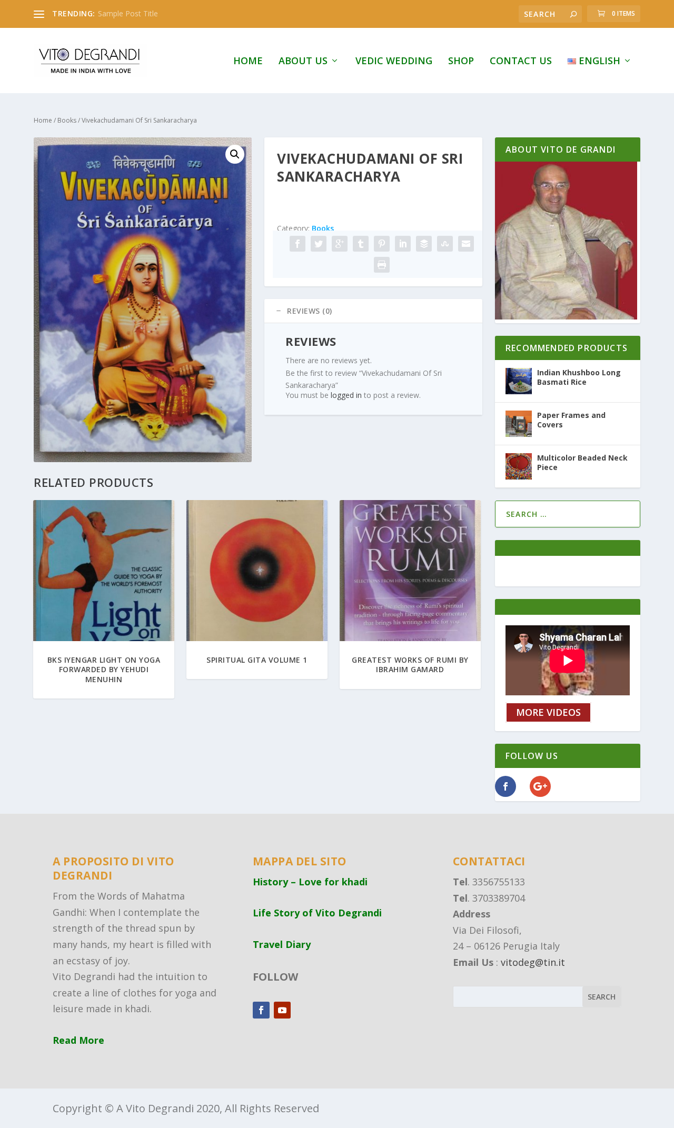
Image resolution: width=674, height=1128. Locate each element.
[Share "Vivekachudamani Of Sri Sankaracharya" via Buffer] (424, 244)
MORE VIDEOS (548, 712)
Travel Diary (282, 944)
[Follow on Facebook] (261, 1010)
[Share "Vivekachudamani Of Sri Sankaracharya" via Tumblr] (361, 244)
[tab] (373, 311)
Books (66, 120)
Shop (461, 61)
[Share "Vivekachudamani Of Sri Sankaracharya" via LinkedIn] (403, 244)
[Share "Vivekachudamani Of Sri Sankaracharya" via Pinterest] (382, 244)
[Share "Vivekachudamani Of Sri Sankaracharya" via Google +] (340, 244)
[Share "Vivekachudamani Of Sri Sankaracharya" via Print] (382, 265)
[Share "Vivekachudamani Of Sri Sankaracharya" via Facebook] (297, 244)
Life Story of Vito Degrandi (317, 912)
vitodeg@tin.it (533, 962)
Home (248, 61)
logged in (346, 395)
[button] (234, 154)
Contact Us (521, 61)
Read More (78, 1040)
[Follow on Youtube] (282, 1010)
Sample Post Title (128, 13)
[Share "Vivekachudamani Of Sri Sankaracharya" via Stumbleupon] (445, 244)
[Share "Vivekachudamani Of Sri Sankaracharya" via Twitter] (318, 244)
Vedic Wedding (393, 61)
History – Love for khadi (310, 881)
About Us (303, 61)
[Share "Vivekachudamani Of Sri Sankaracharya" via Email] (466, 244)
